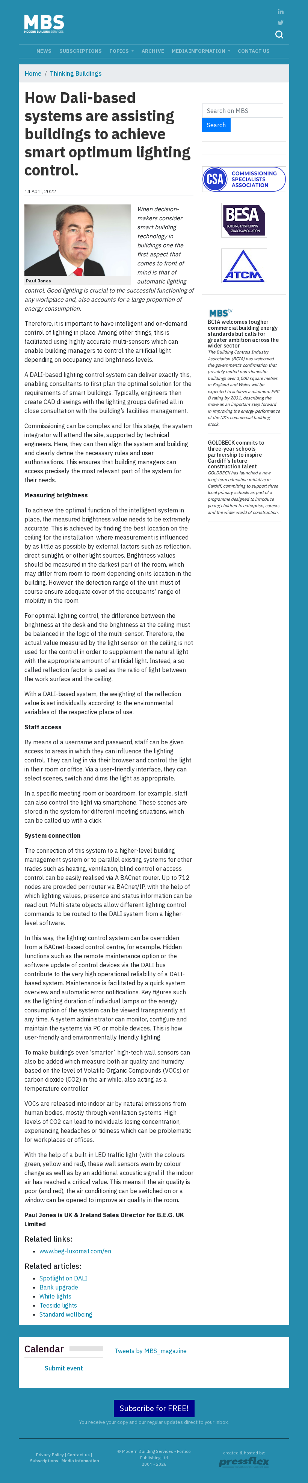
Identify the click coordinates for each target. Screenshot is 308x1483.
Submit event (64, 1368)
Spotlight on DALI (63, 1278)
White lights (55, 1296)
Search (216, 125)
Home (33, 73)
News (43, 50)
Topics (119, 50)
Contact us (254, 50)
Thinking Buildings (76, 73)
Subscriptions (80, 50)
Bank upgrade (58, 1287)
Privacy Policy (50, 1454)
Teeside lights (58, 1305)
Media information (199, 50)
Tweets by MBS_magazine (151, 1351)
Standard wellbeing (65, 1314)
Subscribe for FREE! (154, 1408)
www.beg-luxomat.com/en (75, 1251)
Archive (153, 50)
